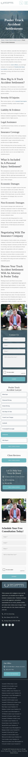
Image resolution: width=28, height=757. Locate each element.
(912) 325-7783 (10, 669)
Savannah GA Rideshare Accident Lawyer (11, 718)
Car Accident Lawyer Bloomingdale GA (11, 711)
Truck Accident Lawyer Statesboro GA (10, 739)
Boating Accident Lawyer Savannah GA (10, 730)
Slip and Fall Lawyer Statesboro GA (10, 725)
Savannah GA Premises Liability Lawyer (11, 716)
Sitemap (19, 751)
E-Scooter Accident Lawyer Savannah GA (11, 743)
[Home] (14, 589)
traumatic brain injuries (21, 101)
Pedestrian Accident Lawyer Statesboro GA (11, 693)
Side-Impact (5, 440)
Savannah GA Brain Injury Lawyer (9, 683)
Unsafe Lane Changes (7, 417)
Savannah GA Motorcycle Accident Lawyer (11, 702)
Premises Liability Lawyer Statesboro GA (11, 690)
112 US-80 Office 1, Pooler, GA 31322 (15, 666)
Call (9, 301)
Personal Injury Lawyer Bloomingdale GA (11, 695)
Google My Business (12, 674)
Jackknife (4, 423)
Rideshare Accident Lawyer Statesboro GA (11, 709)
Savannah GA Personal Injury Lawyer (10, 704)
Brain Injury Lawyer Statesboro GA (10, 706)
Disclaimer (14, 751)
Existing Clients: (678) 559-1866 (12, 620)
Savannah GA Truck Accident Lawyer (10, 734)
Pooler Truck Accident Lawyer (13, 40)
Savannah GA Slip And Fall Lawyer (10, 732)
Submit (14, 379)
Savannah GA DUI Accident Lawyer (10, 700)
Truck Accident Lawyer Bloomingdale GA (11, 727)
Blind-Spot (5, 394)
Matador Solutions (14, 752)
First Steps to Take (7, 411)
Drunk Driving (6, 406)
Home (2, 40)
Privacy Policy (8, 751)
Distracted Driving (6, 400)
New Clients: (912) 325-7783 (11, 617)
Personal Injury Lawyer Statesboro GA (10, 723)
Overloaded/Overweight (8, 428)
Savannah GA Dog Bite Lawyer (9, 688)
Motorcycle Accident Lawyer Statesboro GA (11, 737)
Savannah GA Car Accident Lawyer (10, 686)
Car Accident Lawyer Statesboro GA (10, 720)
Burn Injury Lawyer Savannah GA (9, 697)
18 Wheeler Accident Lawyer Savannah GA (11, 713)
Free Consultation (14, 446)
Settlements (5, 434)
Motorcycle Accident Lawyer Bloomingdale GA (12, 741)
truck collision (14, 64)
